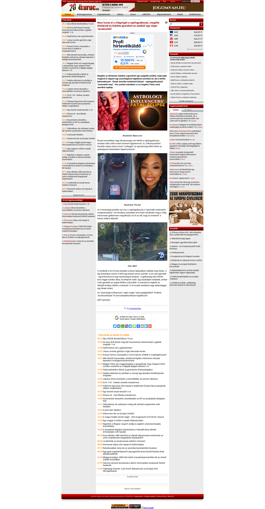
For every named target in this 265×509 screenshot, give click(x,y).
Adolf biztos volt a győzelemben (77, 36)
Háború (120, 14)
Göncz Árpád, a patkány (178, 77)
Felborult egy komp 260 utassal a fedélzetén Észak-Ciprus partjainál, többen (78, 103)
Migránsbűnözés (164, 14)
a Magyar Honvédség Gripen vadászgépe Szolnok (186, 126)
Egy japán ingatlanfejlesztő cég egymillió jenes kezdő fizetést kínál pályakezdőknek (133, 452)
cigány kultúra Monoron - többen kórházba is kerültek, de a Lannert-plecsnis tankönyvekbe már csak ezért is (184, 117)
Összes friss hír (78, 195)
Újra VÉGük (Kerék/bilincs (77, 24)
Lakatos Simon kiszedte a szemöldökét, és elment (75, 90)
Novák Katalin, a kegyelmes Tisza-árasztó (185, 94)
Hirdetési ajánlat (149, 496)
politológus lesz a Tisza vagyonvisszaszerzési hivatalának (185, 133)
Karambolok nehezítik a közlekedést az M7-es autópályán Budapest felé (76, 122)
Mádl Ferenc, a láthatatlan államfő (182, 80)
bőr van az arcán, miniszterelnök (181, 164)
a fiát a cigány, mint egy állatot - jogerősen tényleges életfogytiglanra (186, 146)
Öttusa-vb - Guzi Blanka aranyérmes (74, 115)
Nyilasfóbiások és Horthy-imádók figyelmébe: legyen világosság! (184, 271)
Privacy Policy (161, 496)
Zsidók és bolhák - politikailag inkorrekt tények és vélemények (183, 284)
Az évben (188, 110)
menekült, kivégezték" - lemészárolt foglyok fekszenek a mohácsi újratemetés (183, 155)
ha (182, 139)
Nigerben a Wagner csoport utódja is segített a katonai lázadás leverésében (76, 157)
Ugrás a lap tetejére (132, 488)
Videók (180, 14)
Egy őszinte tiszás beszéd (75, 110)
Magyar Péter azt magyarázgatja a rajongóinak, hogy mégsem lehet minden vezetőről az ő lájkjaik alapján (78, 66)
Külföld (105, 19)
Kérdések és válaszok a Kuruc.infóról (187, 260)
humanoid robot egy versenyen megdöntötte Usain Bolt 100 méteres (185, 184)
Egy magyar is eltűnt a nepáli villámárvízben (76, 150)
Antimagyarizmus (84, 14)
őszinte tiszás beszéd (75, 204)
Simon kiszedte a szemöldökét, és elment (75, 209)
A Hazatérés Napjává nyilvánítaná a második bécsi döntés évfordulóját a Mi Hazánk (78, 165)
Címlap (68, 14)
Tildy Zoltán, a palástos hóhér (180, 66)
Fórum (172, 1)
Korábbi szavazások (186, 101)
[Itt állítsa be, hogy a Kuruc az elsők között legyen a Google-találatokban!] (132, 321)
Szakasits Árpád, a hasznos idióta (182, 70)
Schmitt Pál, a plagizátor (179, 87)
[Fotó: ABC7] (132, 242)
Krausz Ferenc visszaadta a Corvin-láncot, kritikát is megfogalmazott (76, 48)
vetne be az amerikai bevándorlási (78, 242)
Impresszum (138, 496)
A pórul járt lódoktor (72, 135)
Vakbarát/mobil (142, 1)
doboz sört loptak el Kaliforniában (75, 221)
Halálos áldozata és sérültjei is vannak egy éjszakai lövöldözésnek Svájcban (77, 82)
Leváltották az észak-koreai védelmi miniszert (76, 184)
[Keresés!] (201, 24)
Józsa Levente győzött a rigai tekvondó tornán (76, 41)
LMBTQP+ (146, 14)
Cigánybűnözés (103, 14)
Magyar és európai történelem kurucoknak (183, 265)
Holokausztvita (178, 252)
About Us (170, 496)
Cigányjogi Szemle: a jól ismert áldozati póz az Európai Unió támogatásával (130, 470)
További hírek (132, 477)
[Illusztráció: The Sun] (132, 176)
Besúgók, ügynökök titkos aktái (184, 242)
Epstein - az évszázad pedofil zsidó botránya (185, 247)
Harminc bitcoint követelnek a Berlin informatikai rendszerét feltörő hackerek (134, 464)
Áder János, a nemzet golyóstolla (182, 90)
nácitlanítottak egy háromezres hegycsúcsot (182, 171)
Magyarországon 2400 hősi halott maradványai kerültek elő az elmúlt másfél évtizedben (134, 458)
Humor (133, 14)
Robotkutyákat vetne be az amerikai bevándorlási (129, 448)
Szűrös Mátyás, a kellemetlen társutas (183, 73)
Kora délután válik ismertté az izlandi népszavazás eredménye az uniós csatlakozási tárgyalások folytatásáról (77, 175)
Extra (99, 19)
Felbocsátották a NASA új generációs (75, 75)
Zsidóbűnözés (195, 14)
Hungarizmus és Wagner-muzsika (185, 256)
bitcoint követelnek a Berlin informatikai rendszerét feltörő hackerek (78, 215)
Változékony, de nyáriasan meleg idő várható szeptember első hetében (78, 129)
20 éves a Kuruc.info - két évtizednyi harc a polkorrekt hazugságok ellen (185, 233)
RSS (164, 1)
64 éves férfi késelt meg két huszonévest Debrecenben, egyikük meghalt (76, 30)
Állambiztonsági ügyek (181, 238)
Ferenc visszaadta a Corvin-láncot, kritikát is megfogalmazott (77, 236)
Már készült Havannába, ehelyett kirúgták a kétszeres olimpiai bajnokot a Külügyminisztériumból (78, 57)
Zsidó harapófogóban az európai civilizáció (184, 277)
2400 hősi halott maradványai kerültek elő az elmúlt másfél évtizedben (77, 228)
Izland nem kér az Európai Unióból (78, 138)
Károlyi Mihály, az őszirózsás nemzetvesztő (185, 63)
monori (182, 178)
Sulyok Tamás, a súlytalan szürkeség (183, 97)
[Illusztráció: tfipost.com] (132, 111)
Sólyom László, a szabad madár (181, 84)
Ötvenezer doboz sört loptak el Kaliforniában (77, 190)
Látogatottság (155, 1)
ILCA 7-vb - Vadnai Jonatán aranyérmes (75, 96)
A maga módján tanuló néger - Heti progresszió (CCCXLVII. (77, 143)
